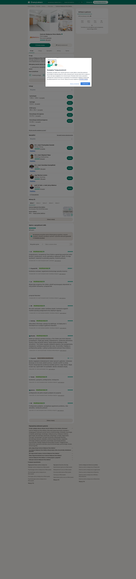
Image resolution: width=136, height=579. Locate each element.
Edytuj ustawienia (74, 84)
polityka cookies (83, 79)
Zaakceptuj (85, 83)
